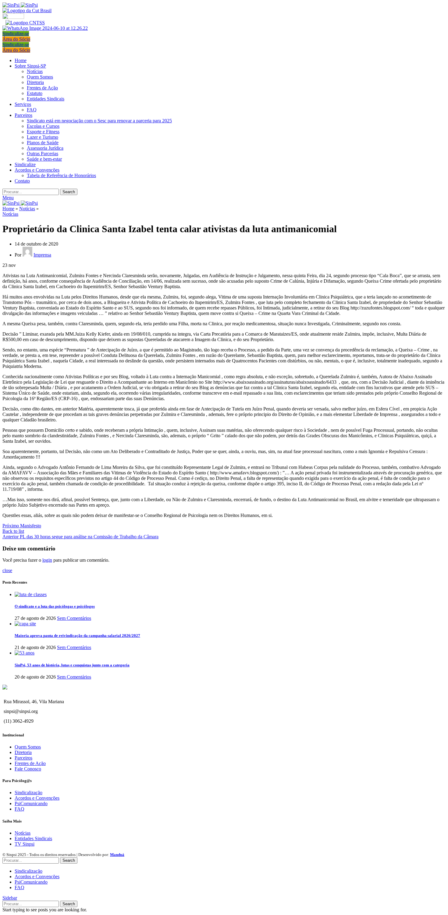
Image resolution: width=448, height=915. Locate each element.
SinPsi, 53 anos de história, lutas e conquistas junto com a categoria (72, 665)
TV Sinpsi (24, 844)
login (47, 560)
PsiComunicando (31, 803)
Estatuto (34, 93)
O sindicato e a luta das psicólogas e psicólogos (55, 606)
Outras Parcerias (42, 153)
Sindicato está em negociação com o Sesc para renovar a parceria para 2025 (99, 120)
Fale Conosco (28, 768)
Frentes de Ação (42, 87)
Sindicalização (28, 792)
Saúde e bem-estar (44, 159)
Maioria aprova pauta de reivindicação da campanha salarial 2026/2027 (77, 635)
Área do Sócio (16, 39)
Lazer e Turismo (42, 137)
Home (8, 208)
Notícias (35, 71)
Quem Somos (40, 76)
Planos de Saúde (43, 142)
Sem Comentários (74, 618)
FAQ (32, 109)
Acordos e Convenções (37, 798)
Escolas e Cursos (43, 126)
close (7, 570)
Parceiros (23, 757)
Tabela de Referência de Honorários (61, 175)
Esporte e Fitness (43, 131)
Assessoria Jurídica (45, 148)
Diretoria (35, 82)
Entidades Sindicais (45, 98)
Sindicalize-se (15, 33)
